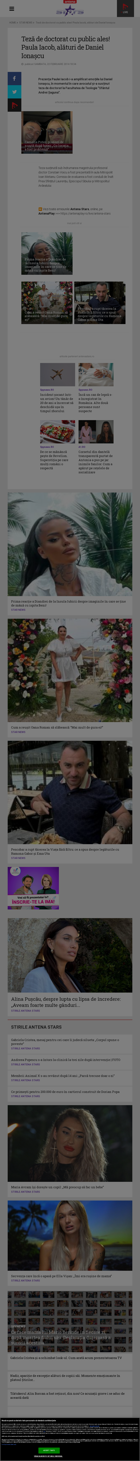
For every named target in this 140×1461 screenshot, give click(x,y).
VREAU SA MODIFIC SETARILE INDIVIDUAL (48, 1456)
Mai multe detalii (94, 1426)
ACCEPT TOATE (49, 1450)
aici (44, 1431)
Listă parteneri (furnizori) (9, 1444)
